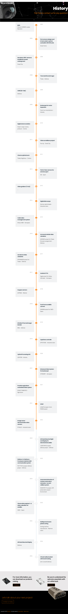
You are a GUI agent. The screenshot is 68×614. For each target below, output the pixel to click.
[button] (37, 3)
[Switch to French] (63, 4)
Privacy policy (20, 611)
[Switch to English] (63, 2)
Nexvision (9, 611)
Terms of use (26, 611)
